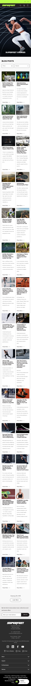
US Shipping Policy (12, 679)
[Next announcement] (28, 1)
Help (19, 651)
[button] (24, 5)
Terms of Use (14, 677)
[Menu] (27, 5)
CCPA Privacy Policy (15, 675)
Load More (16, 600)
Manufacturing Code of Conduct (11, 680)
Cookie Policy (23, 675)
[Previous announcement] (25, 1)
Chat (26, 651)
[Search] (20, 5)
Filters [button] (4, 66)
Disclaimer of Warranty (22, 677)
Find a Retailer (10, 651)
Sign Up (25, 614)
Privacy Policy (7, 675)
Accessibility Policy (7, 677)
